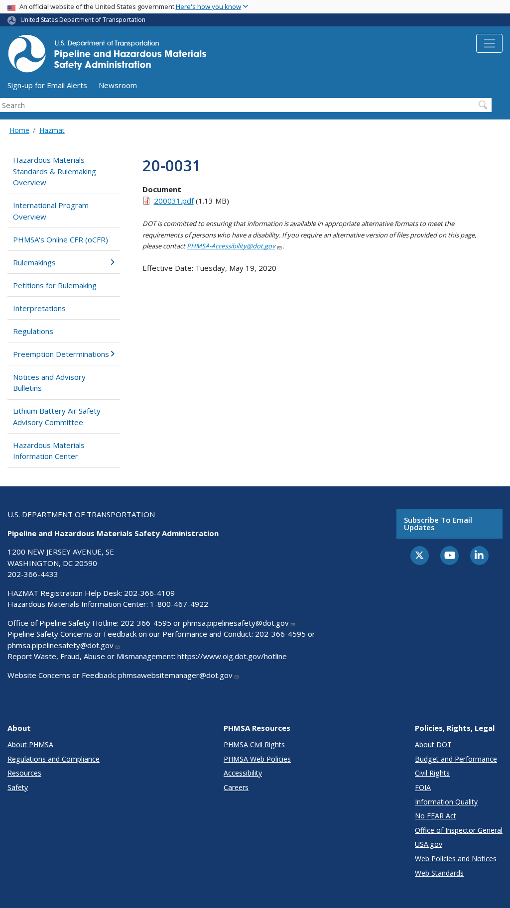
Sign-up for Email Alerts (47, 85)
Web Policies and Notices (456, 858)
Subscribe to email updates (438, 523)
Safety (17, 787)
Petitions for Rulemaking (55, 285)
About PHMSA (30, 744)
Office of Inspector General (459, 830)
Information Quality (446, 801)
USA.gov (428, 844)
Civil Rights (432, 773)
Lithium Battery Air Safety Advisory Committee (57, 416)
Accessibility (243, 773)
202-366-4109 (149, 593)
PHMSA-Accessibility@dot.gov (231, 245)
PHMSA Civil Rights (254, 744)
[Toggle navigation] (489, 43)
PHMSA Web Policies (257, 759)
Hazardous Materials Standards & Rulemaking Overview (54, 171)
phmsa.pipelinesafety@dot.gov (236, 623)
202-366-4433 (32, 574)
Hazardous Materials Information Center (49, 450)
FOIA (423, 787)
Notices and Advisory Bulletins (49, 382)
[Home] (107, 56)
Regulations (33, 331)
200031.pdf (174, 201)
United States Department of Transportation (82, 19)
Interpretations (39, 308)
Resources (24, 773)
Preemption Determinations (61, 354)
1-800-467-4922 (179, 604)
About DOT (433, 744)
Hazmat (52, 130)
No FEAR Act (435, 815)
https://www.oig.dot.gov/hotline (232, 656)
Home (19, 130)
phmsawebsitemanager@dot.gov (175, 675)
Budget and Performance (456, 759)
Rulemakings (34, 262)
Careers (236, 787)
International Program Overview (51, 211)
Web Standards (439, 873)
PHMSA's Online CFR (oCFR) (60, 239)
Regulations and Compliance (53, 759)
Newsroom (118, 85)
